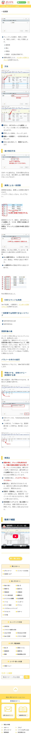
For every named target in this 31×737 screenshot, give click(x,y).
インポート (20, 602)
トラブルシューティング (10, 608)
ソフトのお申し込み (23, 730)
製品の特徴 (7, 724)
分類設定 (19, 592)
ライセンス (7, 611)
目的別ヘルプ (7, 574)
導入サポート (16, 566)
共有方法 (6, 626)
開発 (5, 654)
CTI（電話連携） (16, 643)
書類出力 (19, 595)
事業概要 (6, 732)
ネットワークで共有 (16, 622)
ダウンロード (22, 2)
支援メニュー (7, 666)
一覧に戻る (16, 558)
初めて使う (7, 585)
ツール (6, 602)
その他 (6, 615)
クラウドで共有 (21, 636)
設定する (19, 588)
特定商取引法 (21, 732)
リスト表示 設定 (8, 595)
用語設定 (6, 592)
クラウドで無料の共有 (10, 629)
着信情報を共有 (21, 654)
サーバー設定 (7, 605)
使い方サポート (16, 581)
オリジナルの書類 (9, 598)
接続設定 (6, 651)
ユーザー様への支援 (16, 661)
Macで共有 (7, 636)
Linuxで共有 (7, 633)
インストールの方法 (22, 570)
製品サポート (9, 6)
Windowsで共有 (21, 633)
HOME (3, 6)
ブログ (20, 727)
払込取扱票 (20, 598)
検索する (6, 588)
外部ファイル (21, 648)
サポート (19, 611)
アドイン (19, 605)
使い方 (19, 585)
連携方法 (19, 651)
